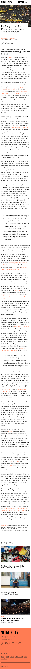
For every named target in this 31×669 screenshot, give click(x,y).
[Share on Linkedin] (8, 43)
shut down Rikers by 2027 (20, 127)
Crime (2, 563)
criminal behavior (10, 89)
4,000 (11, 466)
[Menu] (29, 2)
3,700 (10, 461)
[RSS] (20, 643)
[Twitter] (13, 643)
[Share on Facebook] (5, 43)
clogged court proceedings (9, 295)
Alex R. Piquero (6, 39)
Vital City (3, 569)
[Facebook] (2, 643)
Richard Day (4, 622)
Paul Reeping (8, 569)
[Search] (26, 2)
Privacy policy (4, 666)
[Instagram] (9, 643)
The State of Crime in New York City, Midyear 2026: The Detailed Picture (12, 567)
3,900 (17, 461)
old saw (10, 57)
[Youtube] (6, 643)
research (17, 290)
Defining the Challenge (8, 38)
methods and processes (21, 327)
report (10, 431)
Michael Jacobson (5, 596)
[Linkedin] (16, 643)
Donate (21, 2)
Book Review (4, 590)
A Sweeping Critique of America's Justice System (9, 593)
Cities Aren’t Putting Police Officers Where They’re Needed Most (12, 619)
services (7, 389)
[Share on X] (2, 43)
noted (3, 331)
